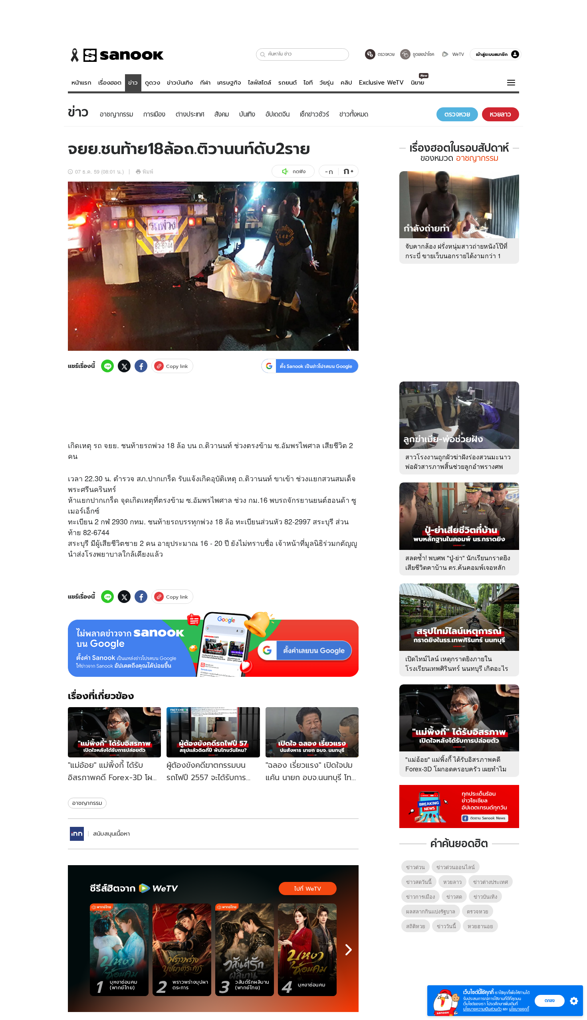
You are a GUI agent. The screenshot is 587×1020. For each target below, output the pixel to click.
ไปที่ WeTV (307, 889)
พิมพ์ (148, 171)
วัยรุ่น (326, 82)
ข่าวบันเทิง (180, 82)
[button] (263, 54)
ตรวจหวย (477, 911)
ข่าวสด (454, 896)
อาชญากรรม (87, 803)
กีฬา (205, 82)
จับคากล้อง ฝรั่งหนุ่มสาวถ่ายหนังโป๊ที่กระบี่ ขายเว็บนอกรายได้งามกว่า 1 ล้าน (456, 255)
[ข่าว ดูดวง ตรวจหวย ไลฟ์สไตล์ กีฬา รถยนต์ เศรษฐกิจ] (116, 55)
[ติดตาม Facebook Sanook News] (459, 806)
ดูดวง (152, 82)
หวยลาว (452, 882)
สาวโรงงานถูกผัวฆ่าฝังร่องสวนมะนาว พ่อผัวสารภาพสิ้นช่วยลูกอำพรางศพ (458, 461)
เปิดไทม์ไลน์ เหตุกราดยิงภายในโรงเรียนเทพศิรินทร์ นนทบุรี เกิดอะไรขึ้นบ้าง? (456, 668)
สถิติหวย (415, 926)
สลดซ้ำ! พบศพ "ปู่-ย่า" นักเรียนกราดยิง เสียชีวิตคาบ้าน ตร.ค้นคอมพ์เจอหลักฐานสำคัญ (457, 567)
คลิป (346, 82)
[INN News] (77, 834)
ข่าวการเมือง (420, 896)
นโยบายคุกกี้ (519, 1009)
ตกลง (550, 1000)
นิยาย (417, 82)
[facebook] (141, 366)
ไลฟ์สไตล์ (259, 82)
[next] (349, 950)
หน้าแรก (81, 82)
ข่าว (133, 82)
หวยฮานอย (480, 926)
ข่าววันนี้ (446, 926)
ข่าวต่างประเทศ (490, 882)
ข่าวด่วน (415, 867)
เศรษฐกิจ (229, 82)
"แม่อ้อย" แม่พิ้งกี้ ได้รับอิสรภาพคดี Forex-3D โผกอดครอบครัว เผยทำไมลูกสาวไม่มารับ (456, 769)
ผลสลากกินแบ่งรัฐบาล (430, 911)
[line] (107, 366)
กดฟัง (299, 171)
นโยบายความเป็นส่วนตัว (482, 1009)
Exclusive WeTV (381, 82)
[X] (124, 366)
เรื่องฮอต (109, 82)
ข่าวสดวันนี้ (419, 882)
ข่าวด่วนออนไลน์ (455, 867)
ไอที (308, 82)
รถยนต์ (287, 82)
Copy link (177, 366)
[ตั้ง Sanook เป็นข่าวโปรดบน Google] (213, 644)
